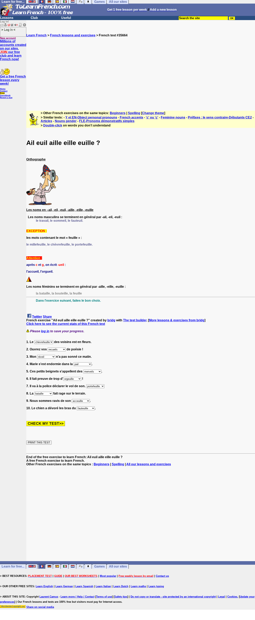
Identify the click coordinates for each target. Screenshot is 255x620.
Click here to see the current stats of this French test (65, 324)
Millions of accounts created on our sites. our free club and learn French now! (13, 50)
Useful (66, 17)
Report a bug (6, 97)
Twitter (37, 316)
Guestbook (5, 95)
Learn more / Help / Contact (77, 596)
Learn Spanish (84, 586)
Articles (46, 121)
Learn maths (138, 586)
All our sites (118, 566)
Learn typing (156, 586)
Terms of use (104, 596)
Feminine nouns (173, 117)
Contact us (162, 575)
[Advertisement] (140, 72)
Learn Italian (103, 586)
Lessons (6, 17)
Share (47, 316)
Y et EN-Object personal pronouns (91, 117)
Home (3, 89)
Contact (3, 91)
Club (34, 17)
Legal (221, 596)
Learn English (44, 586)
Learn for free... (13, 566)
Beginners (118, 113)
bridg (111, 320)
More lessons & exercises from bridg (176, 320)
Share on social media (40, 606)
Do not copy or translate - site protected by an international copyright (173, 596)
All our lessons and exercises (148, 464)
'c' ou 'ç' (152, 117)
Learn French (36, 35)
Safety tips (120, 596)
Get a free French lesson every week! (13, 80)
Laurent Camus (48, 596)
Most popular (108, 575)
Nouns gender (65, 121)
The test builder (134, 320)
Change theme (153, 113)
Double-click (52, 125)
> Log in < (8, 29)
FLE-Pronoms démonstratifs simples (106, 121)
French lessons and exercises (72, 35)
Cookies (232, 596)
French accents (131, 117)
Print (2, 93)
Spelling (134, 113)
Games (99, 566)
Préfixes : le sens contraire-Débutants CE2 (220, 117)
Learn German (64, 586)
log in (45, 331)
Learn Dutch (120, 586)
